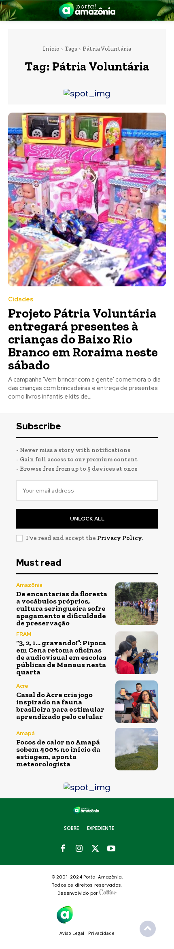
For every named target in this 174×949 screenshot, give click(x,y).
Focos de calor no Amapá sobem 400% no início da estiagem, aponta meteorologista (58, 753)
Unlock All (87, 518)
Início (51, 48)
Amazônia (29, 585)
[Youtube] (111, 849)
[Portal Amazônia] (87, 10)
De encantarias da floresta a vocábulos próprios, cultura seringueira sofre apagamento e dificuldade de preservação (61, 608)
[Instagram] (79, 849)
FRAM (23, 634)
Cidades (20, 299)
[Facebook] (63, 849)
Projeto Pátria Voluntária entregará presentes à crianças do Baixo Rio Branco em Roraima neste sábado (83, 339)
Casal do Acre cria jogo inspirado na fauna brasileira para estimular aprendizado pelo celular (60, 705)
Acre (22, 686)
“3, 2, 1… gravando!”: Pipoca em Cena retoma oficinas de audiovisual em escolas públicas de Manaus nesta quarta (61, 657)
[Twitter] (95, 849)
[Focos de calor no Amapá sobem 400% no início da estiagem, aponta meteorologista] (136, 749)
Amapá (25, 733)
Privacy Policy (119, 538)
